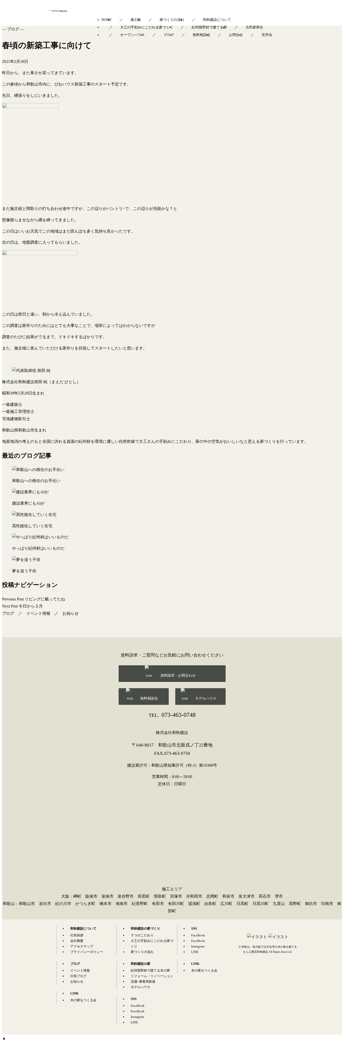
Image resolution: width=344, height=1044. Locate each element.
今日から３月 (22, 606)
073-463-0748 (172, 715)
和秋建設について (217, 20)
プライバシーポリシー (86, 952)
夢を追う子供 (24, 571)
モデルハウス (205, 698)
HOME (106, 20)
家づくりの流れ (172, 20)
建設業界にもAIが (28, 503)
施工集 (135, 20)
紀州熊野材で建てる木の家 (150, 970)
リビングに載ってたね (33, 599)
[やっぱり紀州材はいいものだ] (172, 537)
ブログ (168, 35)
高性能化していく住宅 (32, 526)
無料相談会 (201, 35)
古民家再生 (254, 27)
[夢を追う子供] (172, 559)
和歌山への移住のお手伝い (36, 480)
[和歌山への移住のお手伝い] (172, 469)
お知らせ (70, 613)
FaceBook (138, 1006)
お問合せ (236, 35)
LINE (134, 1022)
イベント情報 (38, 613)
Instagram (137, 1017)
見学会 (267, 35)
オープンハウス (132, 35)
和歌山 (9, 903)
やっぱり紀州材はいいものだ (38, 548)
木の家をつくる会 (83, 1000)
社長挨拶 (76, 935)
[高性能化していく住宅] (172, 514)
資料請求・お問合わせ (178, 675)
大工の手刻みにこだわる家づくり (146, 27)
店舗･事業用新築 (143, 981)
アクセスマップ (81, 946)
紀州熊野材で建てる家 (209, 27)
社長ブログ (78, 976)
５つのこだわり (142, 935)
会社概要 (76, 941)
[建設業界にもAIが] (172, 492)
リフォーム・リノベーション (152, 976)
